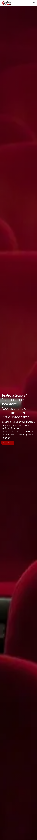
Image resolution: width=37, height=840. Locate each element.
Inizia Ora (7, 443)
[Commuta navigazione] (34, 3)
